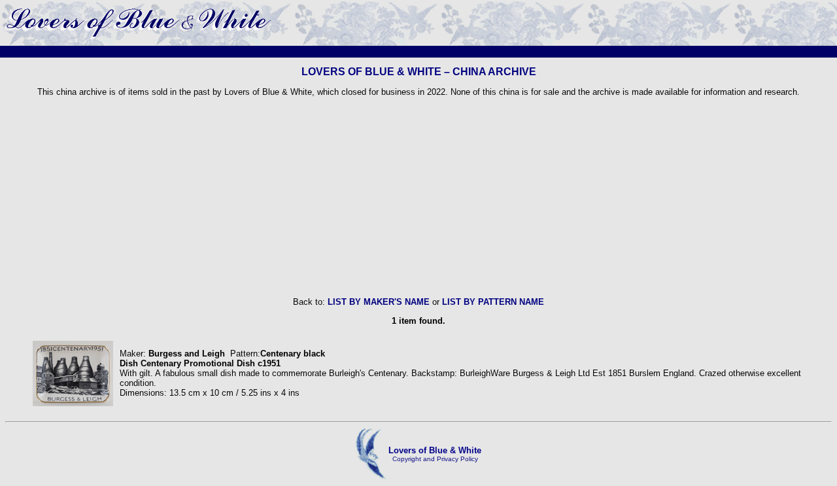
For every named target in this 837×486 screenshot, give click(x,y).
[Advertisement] (418, 196)
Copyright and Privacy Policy (435, 458)
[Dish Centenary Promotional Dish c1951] (73, 403)
